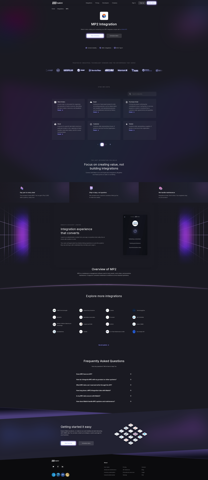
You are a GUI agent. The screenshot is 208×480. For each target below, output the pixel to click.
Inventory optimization (109, 472)
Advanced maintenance (110, 469)
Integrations (89, 3)
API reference (126, 469)
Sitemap (125, 475)
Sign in (134, 3)
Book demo (151, 3)
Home (53, 8)
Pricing (97, 3)
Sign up (142, 3)
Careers (144, 467)
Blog (143, 469)
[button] (89, 3)
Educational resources (128, 472)
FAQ (143, 475)
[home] (57, 3)
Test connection (95, 35)
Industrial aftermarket (109, 475)
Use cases (106, 467)
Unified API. (124, 29)
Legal (143, 472)
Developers (105, 3)
